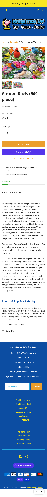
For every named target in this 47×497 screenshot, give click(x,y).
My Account (23, 420)
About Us (23, 408)
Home (4, 42)
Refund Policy (24, 435)
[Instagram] (26, 456)
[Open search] (7, 10)
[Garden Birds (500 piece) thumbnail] (7, 85)
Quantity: (6, 127)
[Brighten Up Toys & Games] (23, 24)
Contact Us (23, 416)
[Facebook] (20, 456)
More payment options (23, 158)
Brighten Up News (23, 400)
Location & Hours (23, 412)
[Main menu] (3, 10)
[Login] (38, 10)
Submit (37, 386)
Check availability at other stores (16, 174)
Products (14, 42)
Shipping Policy (23, 439)
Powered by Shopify (35, 487)
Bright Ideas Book (23, 404)
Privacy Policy (23, 432)
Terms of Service (23, 443)
